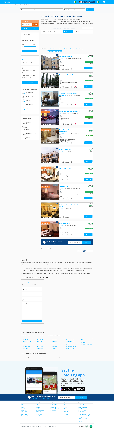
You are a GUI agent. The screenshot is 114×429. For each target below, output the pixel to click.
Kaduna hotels (40, 346)
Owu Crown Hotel (82, 410)
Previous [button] (41, 62)
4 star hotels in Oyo (70, 343)
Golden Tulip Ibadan (82, 407)
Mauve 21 (80, 421)
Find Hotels (89, 9)
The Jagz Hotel (81, 417)
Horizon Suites (81, 412)
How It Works (24, 414)
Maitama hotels (55, 343)
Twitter (37, 404)
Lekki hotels (54, 339)
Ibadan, (60, 58)
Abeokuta (66, 414)
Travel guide (38, 411)
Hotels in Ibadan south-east (55, 408)
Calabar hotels (26, 344)
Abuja (65, 404)
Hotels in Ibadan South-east (29, 133)
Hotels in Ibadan (27, 122)
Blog (22, 406)
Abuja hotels (25, 339)
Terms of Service (24, 412)
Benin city (66, 411)
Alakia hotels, (57, 357)
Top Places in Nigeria (40, 414)
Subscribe (35, 24)
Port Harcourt (67, 410)
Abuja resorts (54, 348)
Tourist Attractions (40, 410)
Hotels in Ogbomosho (28, 125)
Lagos (65, 407)
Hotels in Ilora (26, 129)
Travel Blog (38, 408)
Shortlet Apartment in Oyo (30, 28)
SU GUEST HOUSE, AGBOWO (84, 414)
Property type (25, 57)
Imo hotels (25, 343)
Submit (32, 321)
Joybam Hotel (81, 411)
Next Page (90, 250)
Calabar (65, 406)
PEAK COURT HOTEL (83, 419)
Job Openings (24, 410)
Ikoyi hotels (54, 344)
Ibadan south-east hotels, (47, 357)
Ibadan (65, 412)
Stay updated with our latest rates (29, 21)
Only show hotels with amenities (29, 89)
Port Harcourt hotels (27, 341)
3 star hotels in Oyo (70, 341)
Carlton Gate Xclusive (82, 418)
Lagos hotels (25, 337)
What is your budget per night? (29, 40)
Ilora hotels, (39, 357)
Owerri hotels (40, 339)
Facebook (38, 406)
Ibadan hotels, (24, 357)
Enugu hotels (40, 348)
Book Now (88, 68)
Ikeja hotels (54, 337)
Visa (22, 404)
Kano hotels (39, 341)
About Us (23, 407)
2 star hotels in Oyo (70, 339)
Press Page (23, 408)
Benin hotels (40, 343)
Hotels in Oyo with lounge (86, 344)
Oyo (63, 58)
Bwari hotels (54, 341)
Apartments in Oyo (70, 348)
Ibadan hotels (40, 337)
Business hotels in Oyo (71, 346)
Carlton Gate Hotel (82, 406)
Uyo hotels (39, 344)
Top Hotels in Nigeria (40, 412)
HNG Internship (24, 415)
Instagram (38, 407)
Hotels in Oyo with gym (86, 345)
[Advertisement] (67, 44)
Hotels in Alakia (26, 137)
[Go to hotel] (50, 62)
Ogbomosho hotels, (31, 357)
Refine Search (30, 51)
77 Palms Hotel (81, 404)
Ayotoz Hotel (81, 408)
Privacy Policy (24, 411)
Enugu (65, 408)
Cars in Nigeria (39, 415)
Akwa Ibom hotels (26, 346)
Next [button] (58, 62)
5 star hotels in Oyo (70, 344)
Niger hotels (25, 348)
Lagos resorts (55, 346)
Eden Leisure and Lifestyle (83, 415)
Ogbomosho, (62, 95)
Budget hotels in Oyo (70, 337)
